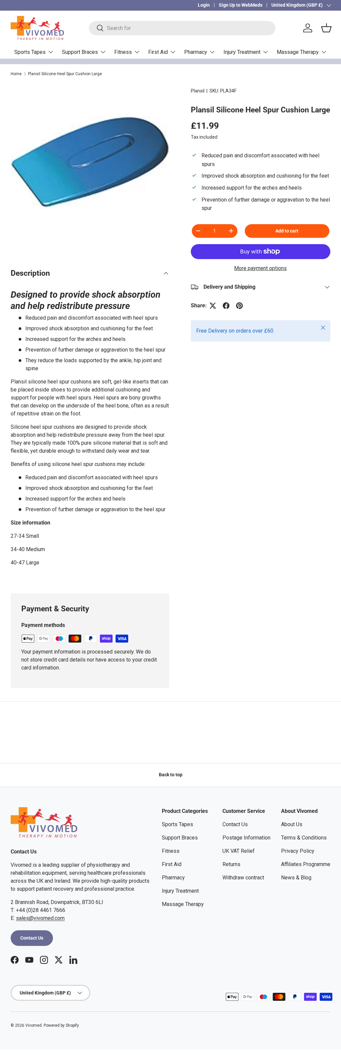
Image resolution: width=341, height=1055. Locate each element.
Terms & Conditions (304, 837)
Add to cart (286, 230)
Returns (231, 864)
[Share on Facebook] (226, 305)
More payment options (260, 268)
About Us (291, 824)
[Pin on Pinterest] (239, 305)
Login (204, 5)
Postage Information (246, 837)
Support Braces (180, 837)
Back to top (170, 774)
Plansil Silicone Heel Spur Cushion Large (65, 74)
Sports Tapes (177, 824)
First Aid (171, 864)
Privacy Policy (297, 851)
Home (16, 74)
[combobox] (182, 28)
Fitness (170, 851)
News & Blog (296, 877)
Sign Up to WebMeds (240, 5)
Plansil (197, 90)
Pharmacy (173, 877)
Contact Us (31, 938)
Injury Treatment (180, 891)
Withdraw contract (243, 877)
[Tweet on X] (212, 305)
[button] (326, 28)
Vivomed (33, 1025)
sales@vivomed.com (40, 918)
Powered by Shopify (61, 1025)
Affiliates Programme (305, 864)
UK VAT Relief (238, 851)
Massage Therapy (183, 904)
